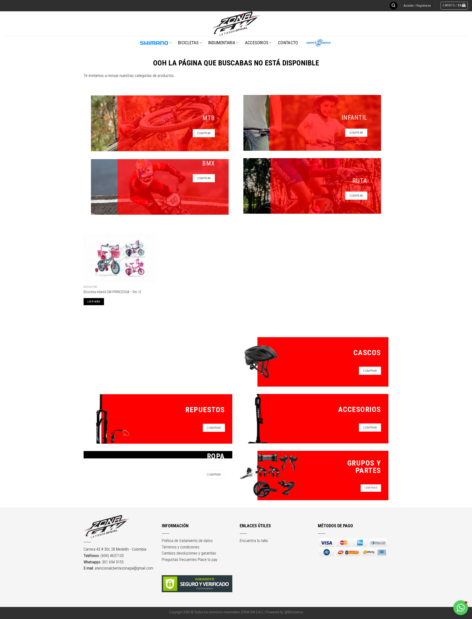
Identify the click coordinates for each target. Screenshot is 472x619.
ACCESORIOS (256, 42)
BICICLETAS (188, 42)
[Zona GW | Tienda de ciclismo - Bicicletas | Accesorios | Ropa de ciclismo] (236, 23)
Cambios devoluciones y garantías (189, 553)
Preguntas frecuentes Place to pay (189, 559)
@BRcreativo (294, 612)
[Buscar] (394, 6)
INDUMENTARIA (221, 42)
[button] (460, 607)
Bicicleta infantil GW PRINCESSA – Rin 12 (112, 292)
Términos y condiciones (180, 547)
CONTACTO (288, 42)
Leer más (94, 301)
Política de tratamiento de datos (187, 540)
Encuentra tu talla (254, 540)
